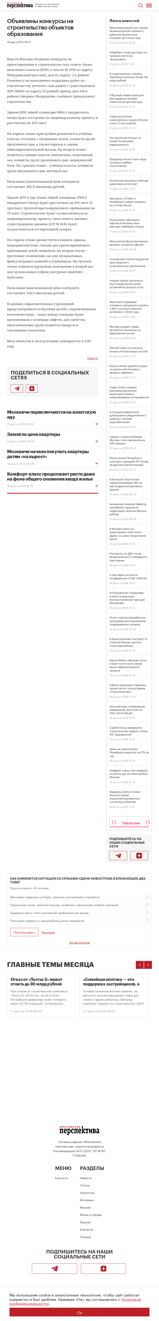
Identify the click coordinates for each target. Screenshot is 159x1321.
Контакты (61, 1177)
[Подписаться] (32, 388)
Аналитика (87, 1192)
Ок (79, 1312)
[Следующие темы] (148, 965)
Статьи (85, 1185)
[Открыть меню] (149, 5)
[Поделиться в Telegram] (17, 388)
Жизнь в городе (90, 1214)
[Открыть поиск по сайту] (140, 5)
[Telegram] (118, 855)
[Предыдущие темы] (140, 965)
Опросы (85, 1236)
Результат (48, 932)
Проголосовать (24, 932)
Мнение (85, 1207)
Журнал (85, 1222)
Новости (92, 358)
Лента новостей (124, 21)
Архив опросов (79, 942)
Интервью (87, 1199)
